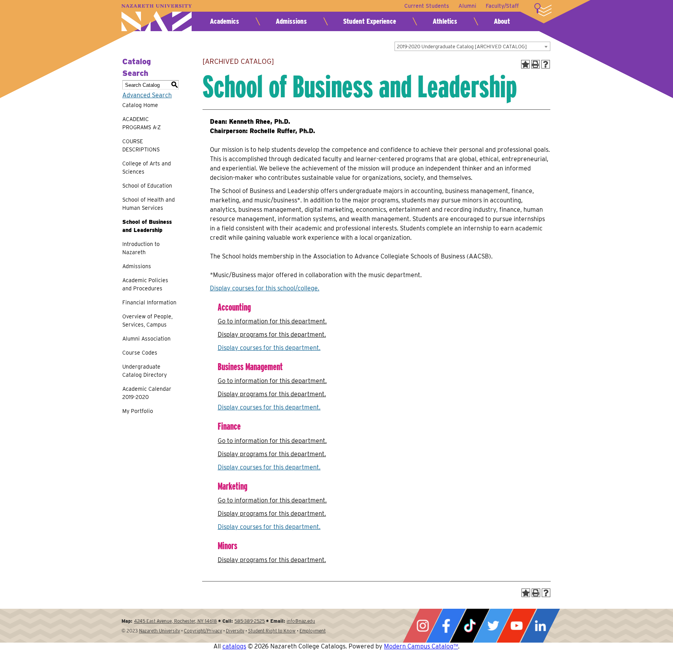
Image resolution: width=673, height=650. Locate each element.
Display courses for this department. (269, 347)
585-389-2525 (249, 621)
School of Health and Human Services (148, 204)
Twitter (493, 626)
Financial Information (149, 302)
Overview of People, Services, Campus (147, 320)
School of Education (147, 186)
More (542, 9)
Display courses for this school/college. (264, 288)
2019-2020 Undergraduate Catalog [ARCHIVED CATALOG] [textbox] (462, 46)
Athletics (445, 21)
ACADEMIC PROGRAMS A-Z (141, 123)
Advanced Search (147, 95)
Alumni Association (146, 339)
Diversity (235, 631)
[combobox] (472, 46)
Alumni (467, 6)
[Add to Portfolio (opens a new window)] (525, 64)
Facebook (446, 626)
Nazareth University (157, 17)
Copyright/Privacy (203, 631)
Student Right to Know (272, 631)
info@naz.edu (301, 621)
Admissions (291, 21)
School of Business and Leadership (147, 226)
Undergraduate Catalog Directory (144, 371)
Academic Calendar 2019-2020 (146, 393)
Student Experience (369, 21)
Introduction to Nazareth (141, 248)
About (502, 21)
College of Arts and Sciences (146, 167)
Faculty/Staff (502, 6)
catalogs (234, 646)
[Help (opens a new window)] (545, 64)
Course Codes (139, 353)
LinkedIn (540, 626)
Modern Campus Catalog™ (421, 646)
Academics (224, 21)
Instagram (422, 626)
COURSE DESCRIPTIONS (141, 145)
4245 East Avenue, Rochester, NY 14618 (175, 621)
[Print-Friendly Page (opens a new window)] (535, 64)
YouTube (516, 626)
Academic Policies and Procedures (145, 284)
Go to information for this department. (272, 321)
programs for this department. (272, 334)
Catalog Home (140, 105)
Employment (313, 631)
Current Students (426, 6)
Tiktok (470, 626)
